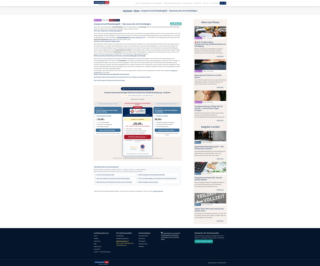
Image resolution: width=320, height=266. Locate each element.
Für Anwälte (214, 3)
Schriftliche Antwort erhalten (166, 130)
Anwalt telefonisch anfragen (107, 130)
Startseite (127, 11)
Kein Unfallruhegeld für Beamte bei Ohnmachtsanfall (109, 80)
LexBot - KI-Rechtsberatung (102, 252)
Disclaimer (97, 249)
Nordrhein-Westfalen (129, 37)
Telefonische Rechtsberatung (172, 3)
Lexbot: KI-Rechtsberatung (143, 3)
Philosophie (142, 241)
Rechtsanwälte (157, 3)
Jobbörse (141, 246)
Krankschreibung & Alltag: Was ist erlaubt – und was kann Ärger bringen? (209, 108)
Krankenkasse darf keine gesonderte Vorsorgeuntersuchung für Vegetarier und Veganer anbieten (122, 77)
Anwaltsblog (120, 236)
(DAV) (110, 39)
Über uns (205, 3)
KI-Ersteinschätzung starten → (137, 137)
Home (95, 236)
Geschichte (142, 238)
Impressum (97, 241)
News (136, 11)
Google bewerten (158, 191)
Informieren (197, 3)
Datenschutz (97, 246)
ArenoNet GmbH (143, 236)
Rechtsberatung (187, 3)
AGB (95, 244)
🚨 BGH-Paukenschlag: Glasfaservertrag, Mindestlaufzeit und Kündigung (210, 44)
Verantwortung (143, 244)
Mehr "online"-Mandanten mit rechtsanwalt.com (125, 243)
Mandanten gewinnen (122, 238)
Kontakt (96, 238)
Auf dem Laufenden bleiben (204, 241)
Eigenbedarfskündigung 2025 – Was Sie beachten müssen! (209, 148)
